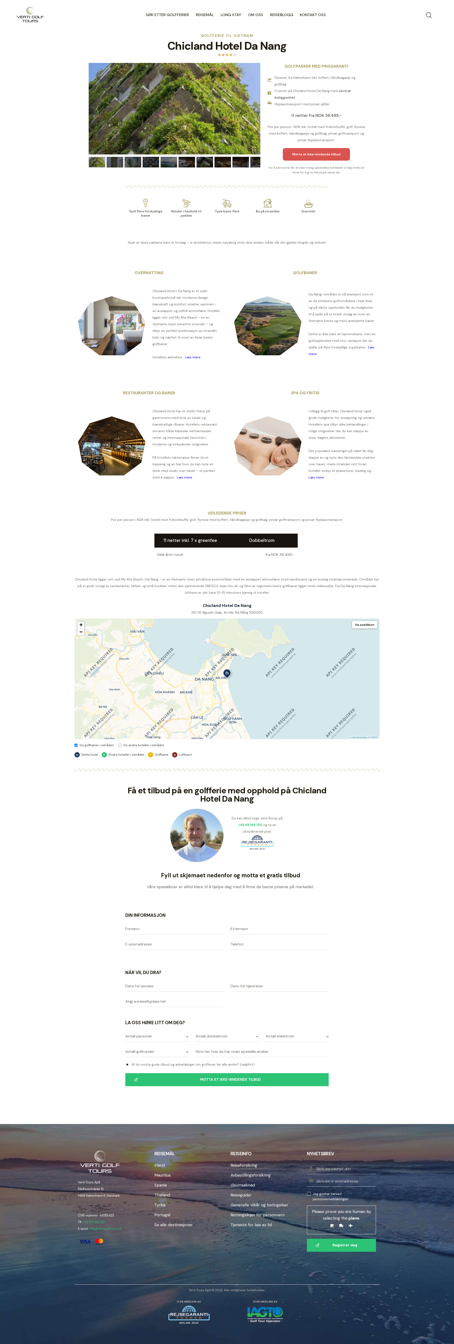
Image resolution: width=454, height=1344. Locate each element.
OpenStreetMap (359, 737)
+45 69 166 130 (94, 1222)
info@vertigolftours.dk (105, 1229)
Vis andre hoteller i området (143, 745)
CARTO (374, 737)
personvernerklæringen (330, 1199)
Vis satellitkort (364, 625)
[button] (227, 674)
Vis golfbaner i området (96, 745)
